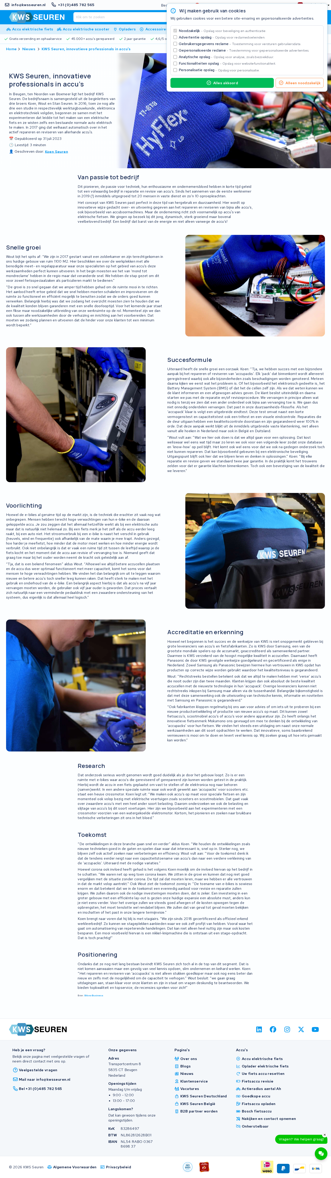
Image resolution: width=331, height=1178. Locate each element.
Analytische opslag (226, 56)
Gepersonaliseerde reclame (244, 50)
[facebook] (273, 1029)
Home (11, 49)
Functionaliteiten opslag (227, 63)
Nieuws (28, 49)
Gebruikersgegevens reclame (240, 43)
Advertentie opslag (222, 37)
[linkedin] (259, 1029)
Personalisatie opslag (219, 70)
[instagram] (287, 1029)
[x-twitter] (301, 1029)
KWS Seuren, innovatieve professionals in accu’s (86, 49)
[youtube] (315, 1029)
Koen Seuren (56, 151)
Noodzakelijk (222, 30)
